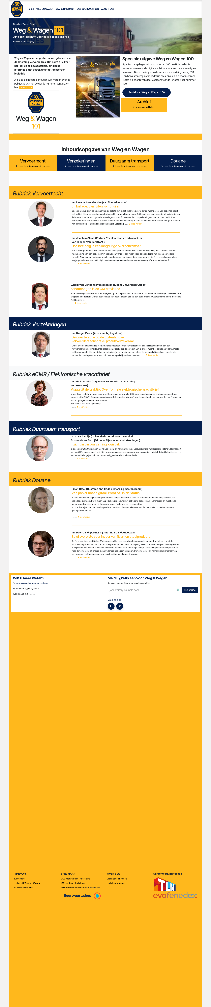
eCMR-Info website (23, 887)
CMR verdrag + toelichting (73, 883)
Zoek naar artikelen (145, 107)
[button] (175, 590)
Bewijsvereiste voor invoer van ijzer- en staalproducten (112, 536)
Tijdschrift (27, 883)
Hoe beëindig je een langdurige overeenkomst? (106, 246)
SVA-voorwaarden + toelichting (75, 878)
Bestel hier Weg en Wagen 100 (146, 92)
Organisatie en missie (117, 878)
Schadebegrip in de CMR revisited (95, 289)
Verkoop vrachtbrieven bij (73, 887)
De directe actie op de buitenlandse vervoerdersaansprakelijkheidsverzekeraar (103, 339)
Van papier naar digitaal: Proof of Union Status (106, 493)
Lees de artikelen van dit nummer (34, 166)
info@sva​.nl (33, 588)
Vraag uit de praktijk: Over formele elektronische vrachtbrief (115, 389)
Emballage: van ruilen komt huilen (96, 206)
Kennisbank (20, 878)
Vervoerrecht (33, 160)
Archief (144, 101)
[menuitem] (30, 9)
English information (116, 883)
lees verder (136, 224)
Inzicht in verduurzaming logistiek (95, 444)
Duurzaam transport (129, 160)
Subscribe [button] (190, 589)
